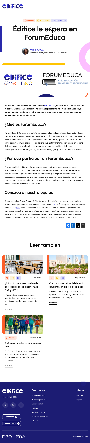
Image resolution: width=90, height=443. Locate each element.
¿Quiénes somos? (39, 412)
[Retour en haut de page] (83, 383)
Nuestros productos (39, 400)
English (79, 400)
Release (35, 421)
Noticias (35, 408)
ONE (53, 204)
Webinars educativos (40, 417)
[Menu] (85, 6)
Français (80, 395)
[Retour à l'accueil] (15, 391)
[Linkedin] (13, 405)
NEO (18, 208)
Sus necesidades (38, 395)
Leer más (9, 309)
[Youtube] (21, 405)
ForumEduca (49, 105)
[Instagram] (5, 405)
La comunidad (37, 404)
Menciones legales (80, 437)
